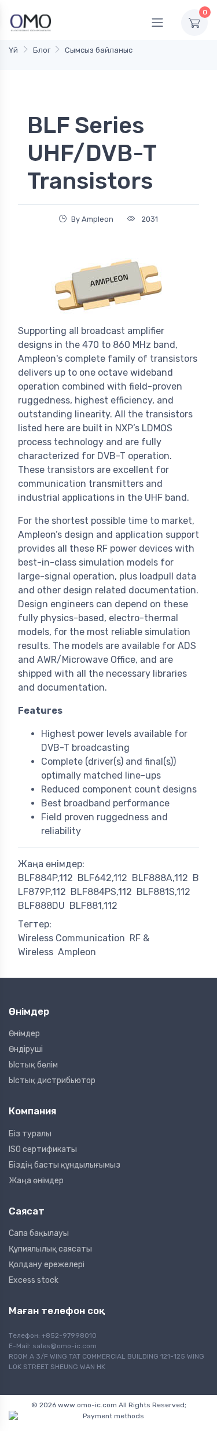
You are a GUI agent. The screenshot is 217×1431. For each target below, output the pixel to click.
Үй (13, 50)
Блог (41, 50)
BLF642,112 (102, 877)
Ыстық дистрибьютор (52, 1080)
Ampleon (77, 951)
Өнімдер (24, 1034)
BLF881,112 (93, 905)
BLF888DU (41, 905)
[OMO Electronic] (30, 22)
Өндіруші (26, 1049)
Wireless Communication (71, 938)
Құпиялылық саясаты (50, 1249)
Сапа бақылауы (39, 1233)
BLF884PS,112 (101, 891)
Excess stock (33, 1280)
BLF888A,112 (160, 877)
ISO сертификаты (43, 1149)
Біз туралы (30, 1134)
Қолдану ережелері (46, 1264)
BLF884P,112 (45, 877)
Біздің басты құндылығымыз (64, 1165)
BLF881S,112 (163, 891)
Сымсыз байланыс (99, 50)
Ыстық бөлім (33, 1065)
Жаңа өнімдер (36, 1181)
